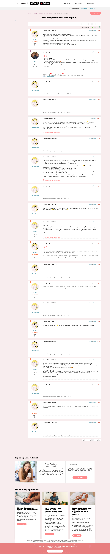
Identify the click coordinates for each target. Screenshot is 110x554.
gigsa (35, 61)
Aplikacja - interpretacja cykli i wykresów (42, 13)
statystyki (67, 3)
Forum (29, 13)
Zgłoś (98, 30)
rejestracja (84, 8)
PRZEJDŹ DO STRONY (55, 551)
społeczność (90, 3)
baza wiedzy (78, 3)
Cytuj (90, 30)
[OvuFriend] (21, 4)
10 (94, 23)
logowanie (92, 8)
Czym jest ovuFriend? (74, 8)
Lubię (94, 30)
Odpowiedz (95, 13)
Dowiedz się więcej (58, 547)
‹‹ (82, 24)
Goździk (35, 39)
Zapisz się (80, 477)
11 (96, 23)
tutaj (73, 473)
